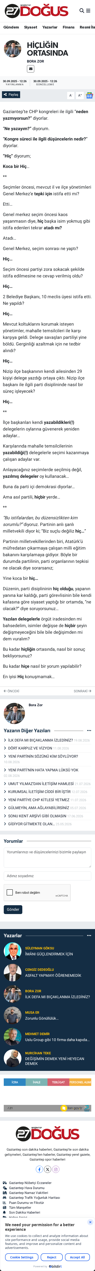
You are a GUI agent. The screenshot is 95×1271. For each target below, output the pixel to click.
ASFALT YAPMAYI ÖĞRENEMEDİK (53, 975)
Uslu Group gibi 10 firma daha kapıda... (57, 1040)
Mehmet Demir (37, 1034)
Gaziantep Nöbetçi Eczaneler (30, 1183)
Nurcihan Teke (38, 1053)
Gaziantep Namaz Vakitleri (28, 1193)
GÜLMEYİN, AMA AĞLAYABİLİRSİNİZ (39, 808)
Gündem (11, 27)
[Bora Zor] (12, 48)
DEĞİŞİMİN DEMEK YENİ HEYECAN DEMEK (54, 1061)
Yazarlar (49, 27)
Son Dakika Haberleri (24, 1212)
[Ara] (82, 11)
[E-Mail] (30, 68)
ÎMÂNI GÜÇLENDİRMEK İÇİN (49, 954)
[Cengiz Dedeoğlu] (12, 972)
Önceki (13, 691)
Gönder (13, 909)
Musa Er (32, 1013)
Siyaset (30, 27)
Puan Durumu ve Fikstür (26, 1203)
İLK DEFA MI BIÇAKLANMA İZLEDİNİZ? (41, 740)
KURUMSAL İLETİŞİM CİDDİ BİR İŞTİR (39, 791)
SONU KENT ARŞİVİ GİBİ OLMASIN (37, 816)
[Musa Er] (12, 1015)
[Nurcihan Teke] (12, 1058)
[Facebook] (39, 1169)
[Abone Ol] (89, 95)
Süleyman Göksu (39, 948)
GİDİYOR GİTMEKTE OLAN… (32, 824)
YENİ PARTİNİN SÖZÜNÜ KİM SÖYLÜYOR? (43, 756)
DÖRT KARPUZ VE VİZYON (30, 748)
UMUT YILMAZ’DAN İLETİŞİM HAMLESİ (41, 784)
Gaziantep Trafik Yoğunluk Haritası (34, 1198)
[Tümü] (89, 935)
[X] (47, 1169)
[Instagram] (55, 1169)
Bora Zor (35, 61)
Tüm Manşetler (20, 1208)
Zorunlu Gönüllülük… (42, 1018)
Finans (68, 27)
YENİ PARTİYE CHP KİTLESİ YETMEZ (39, 800)
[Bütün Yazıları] (89, 730)
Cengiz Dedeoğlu (39, 970)
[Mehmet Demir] (12, 1036)
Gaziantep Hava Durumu (26, 1188)
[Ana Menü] (88, 11)
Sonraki (81, 691)
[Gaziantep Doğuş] (36, 11)
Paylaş (13, 95)
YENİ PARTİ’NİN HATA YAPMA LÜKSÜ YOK (43, 770)
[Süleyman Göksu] (12, 951)
